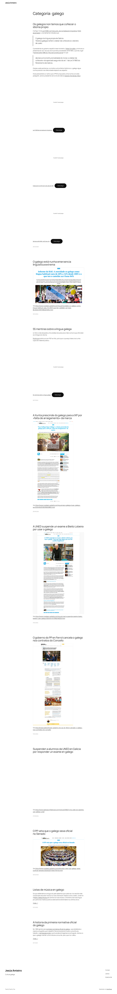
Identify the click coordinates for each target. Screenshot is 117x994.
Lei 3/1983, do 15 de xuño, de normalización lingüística (59, 31)
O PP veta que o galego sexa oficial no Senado (53, 832)
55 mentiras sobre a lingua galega (52, 329)
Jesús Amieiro (11, 3)
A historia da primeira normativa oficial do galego (55, 924)
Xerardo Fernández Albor (72, 76)
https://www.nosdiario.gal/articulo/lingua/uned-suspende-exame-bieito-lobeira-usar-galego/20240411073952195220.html (58, 617)
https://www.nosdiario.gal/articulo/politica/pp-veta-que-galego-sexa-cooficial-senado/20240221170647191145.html (57, 869)
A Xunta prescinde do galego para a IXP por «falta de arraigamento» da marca (57, 417)
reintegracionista (45, 933)
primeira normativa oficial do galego (58, 929)
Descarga (59, 130)
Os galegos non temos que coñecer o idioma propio (54, 25)
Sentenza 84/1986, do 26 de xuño (41, 241)
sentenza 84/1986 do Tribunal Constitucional (48, 53)
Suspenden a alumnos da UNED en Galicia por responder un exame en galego (57, 750)
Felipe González (70, 49)
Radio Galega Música (40, 898)
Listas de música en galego (48, 889)
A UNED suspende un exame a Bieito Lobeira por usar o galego (58, 528)
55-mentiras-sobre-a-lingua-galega (42, 395)
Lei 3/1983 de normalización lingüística (42, 130)
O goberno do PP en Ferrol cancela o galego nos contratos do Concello (58, 639)
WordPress (109, 989)
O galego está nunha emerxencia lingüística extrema (52, 263)
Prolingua (36, 338)
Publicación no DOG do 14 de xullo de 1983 (43, 186)
